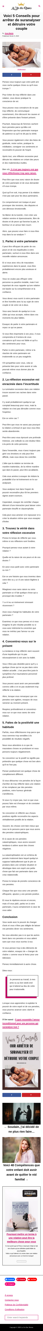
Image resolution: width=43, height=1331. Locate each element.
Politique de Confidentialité (16, 1305)
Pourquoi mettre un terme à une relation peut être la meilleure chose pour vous (21, 1238)
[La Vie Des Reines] (21, 6)
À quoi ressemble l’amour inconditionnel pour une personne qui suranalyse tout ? (21, 1023)
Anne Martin (9, 33)
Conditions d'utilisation (14, 1309)
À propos (9, 1295)
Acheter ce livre (21, 1261)
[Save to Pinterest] (31, 75)
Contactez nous (12, 1300)
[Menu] (3, 6)
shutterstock (22, 69)
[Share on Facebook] (11, 75)
